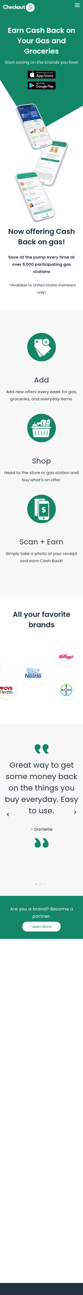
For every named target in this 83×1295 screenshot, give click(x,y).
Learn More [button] (41, 926)
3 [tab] (46, 885)
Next (76, 812)
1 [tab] (37, 885)
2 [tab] (41, 885)
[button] (41, 75)
